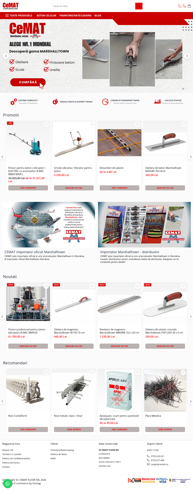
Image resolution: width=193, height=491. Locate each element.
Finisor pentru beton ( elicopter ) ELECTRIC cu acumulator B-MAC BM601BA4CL (26, 171)
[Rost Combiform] (28, 390)
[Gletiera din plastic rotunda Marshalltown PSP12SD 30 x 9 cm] (165, 304)
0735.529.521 (157, 456)
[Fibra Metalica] (165, 390)
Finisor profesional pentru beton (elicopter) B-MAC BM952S (26, 331)
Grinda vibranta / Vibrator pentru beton (73, 169)
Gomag (36, 483)
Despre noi (7, 450)
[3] (96, 56)
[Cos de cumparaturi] (189, 6)
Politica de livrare (11, 462)
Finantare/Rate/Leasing (75, 15)
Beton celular (46, 15)
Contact (6, 466)
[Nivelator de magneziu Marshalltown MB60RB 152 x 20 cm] (119, 304)
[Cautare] (138, 6)
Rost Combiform (17, 415)
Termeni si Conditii (11, 454)
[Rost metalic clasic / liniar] (74, 390)
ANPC (53, 458)
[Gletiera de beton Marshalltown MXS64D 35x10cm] (165, 143)
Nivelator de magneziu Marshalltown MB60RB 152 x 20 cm (119, 331)
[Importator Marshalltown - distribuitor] (144, 224)
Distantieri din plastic (112, 168)
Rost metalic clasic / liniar (68, 415)
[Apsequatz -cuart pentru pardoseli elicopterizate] (119, 390)
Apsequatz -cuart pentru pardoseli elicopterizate (119, 417)
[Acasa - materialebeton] (17, 6)
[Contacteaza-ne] (179, 6)
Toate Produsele (21, 15)
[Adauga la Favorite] (46, 124)
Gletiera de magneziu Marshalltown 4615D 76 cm (69, 331)
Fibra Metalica (153, 415)
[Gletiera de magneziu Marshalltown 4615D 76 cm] (74, 304)
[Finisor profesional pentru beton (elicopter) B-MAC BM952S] (28, 304)
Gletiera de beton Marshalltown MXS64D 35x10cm (163, 169)
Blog (98, 15)
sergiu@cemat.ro (159, 464)
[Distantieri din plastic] (119, 143)
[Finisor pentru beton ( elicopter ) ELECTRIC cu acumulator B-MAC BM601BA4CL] (28, 143)
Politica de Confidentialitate (16, 458)
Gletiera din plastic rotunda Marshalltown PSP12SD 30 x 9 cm (164, 331)
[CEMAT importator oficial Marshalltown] (48, 224)
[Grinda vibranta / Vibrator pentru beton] (74, 143)
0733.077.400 (157, 460)
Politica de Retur (59, 454)
